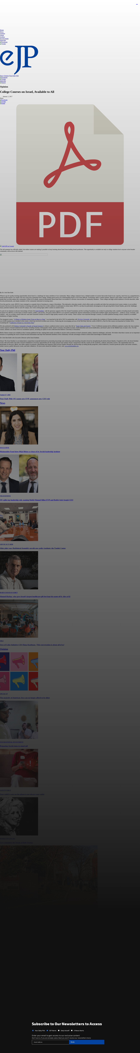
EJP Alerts (52, 1030)
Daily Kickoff (65, 1030)
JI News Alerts (79, 1030)
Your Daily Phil (40, 1030)
